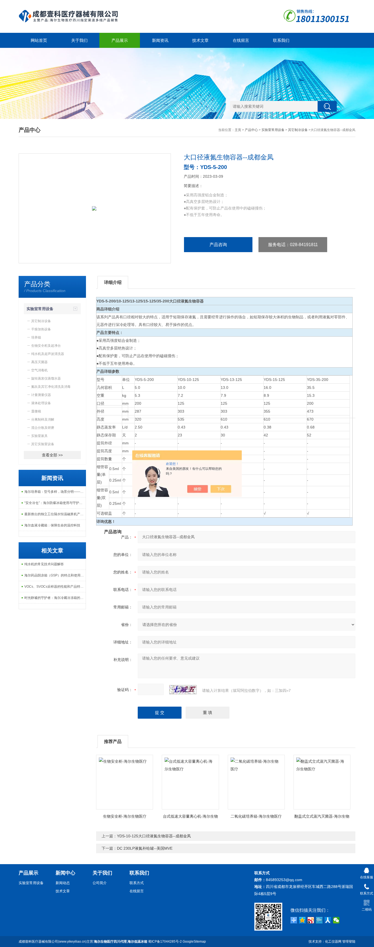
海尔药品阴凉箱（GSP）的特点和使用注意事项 (55, 575)
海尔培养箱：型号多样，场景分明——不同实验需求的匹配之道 (55, 492)
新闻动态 (63, 883)
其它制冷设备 (298, 130)
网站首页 (39, 40)
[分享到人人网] (327, 920)
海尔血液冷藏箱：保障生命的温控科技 (52, 525)
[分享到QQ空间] (302, 920)
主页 (238, 130)
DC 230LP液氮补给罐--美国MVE (144, 848)
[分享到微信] (336, 920)
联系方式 (137, 883)
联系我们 (281, 40)
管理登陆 (348, 941)
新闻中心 (65, 873)
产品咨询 (218, 244)
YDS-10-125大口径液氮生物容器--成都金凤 (154, 836)
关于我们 (79, 40)
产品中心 (251, 130)
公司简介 (100, 883)
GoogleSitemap (194, 941)
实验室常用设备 (272, 130)
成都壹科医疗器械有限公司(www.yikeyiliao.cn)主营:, (83, 941)
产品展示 (119, 40)
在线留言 (241, 40)
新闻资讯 (160, 40)
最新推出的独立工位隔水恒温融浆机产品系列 (55, 514)
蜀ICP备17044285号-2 (165, 941)
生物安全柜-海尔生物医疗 (124, 816)
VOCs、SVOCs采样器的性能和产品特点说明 (55, 586)
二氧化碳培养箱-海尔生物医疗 (256, 816)
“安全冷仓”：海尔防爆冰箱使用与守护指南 (55, 503)
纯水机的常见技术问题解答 (44, 564)
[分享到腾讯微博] (319, 920)
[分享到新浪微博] (310, 920)
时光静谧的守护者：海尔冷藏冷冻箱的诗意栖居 (55, 598)
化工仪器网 (333, 941)
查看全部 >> (52, 455)
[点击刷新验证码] (183, 689)
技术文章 (200, 40)
